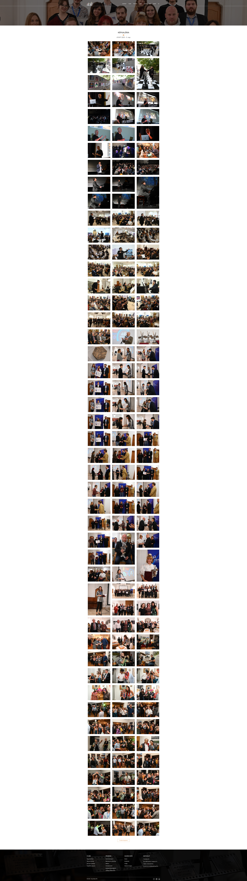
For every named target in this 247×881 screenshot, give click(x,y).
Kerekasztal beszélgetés (111, 868)
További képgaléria (123, 840)
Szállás (125, 863)
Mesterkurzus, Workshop (111, 861)
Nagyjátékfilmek (90, 858)
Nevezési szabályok (91, 863)
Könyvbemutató (109, 865)
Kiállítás (107, 863)
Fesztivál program (109, 858)
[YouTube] (159, 879)
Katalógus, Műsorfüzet (110, 870)
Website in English (128, 865)
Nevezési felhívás (90, 861)
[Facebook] (154, 879)
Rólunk (125, 858)
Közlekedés (126, 861)
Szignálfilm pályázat (91, 865)
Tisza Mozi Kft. (146, 859)
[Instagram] (157, 879)
